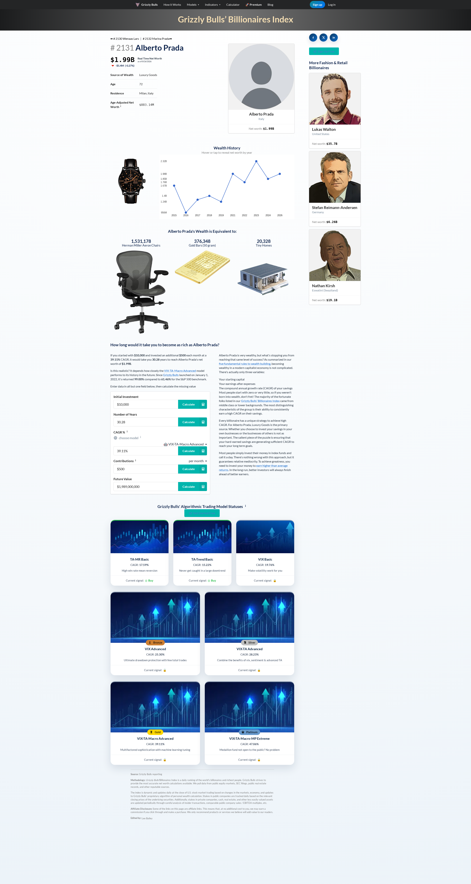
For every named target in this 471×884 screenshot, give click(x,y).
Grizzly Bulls (171, 375)
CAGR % (121, 432)
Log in (332, 4)
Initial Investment (126, 397)
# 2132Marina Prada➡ (157, 38)
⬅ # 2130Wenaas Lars (124, 38)
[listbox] (185, 444)
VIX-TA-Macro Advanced (180, 370)
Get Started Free (204, 513)
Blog (270, 4)
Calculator (233, 4)
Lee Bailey (147, 818)
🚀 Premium (253, 4)
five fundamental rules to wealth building (244, 363)
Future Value (123, 479)
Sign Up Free (326, 51)
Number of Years (125, 414)
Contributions (125, 461)
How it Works (172, 4)
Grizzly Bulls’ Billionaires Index (235, 19)
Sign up (317, 4)
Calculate (189, 404)
